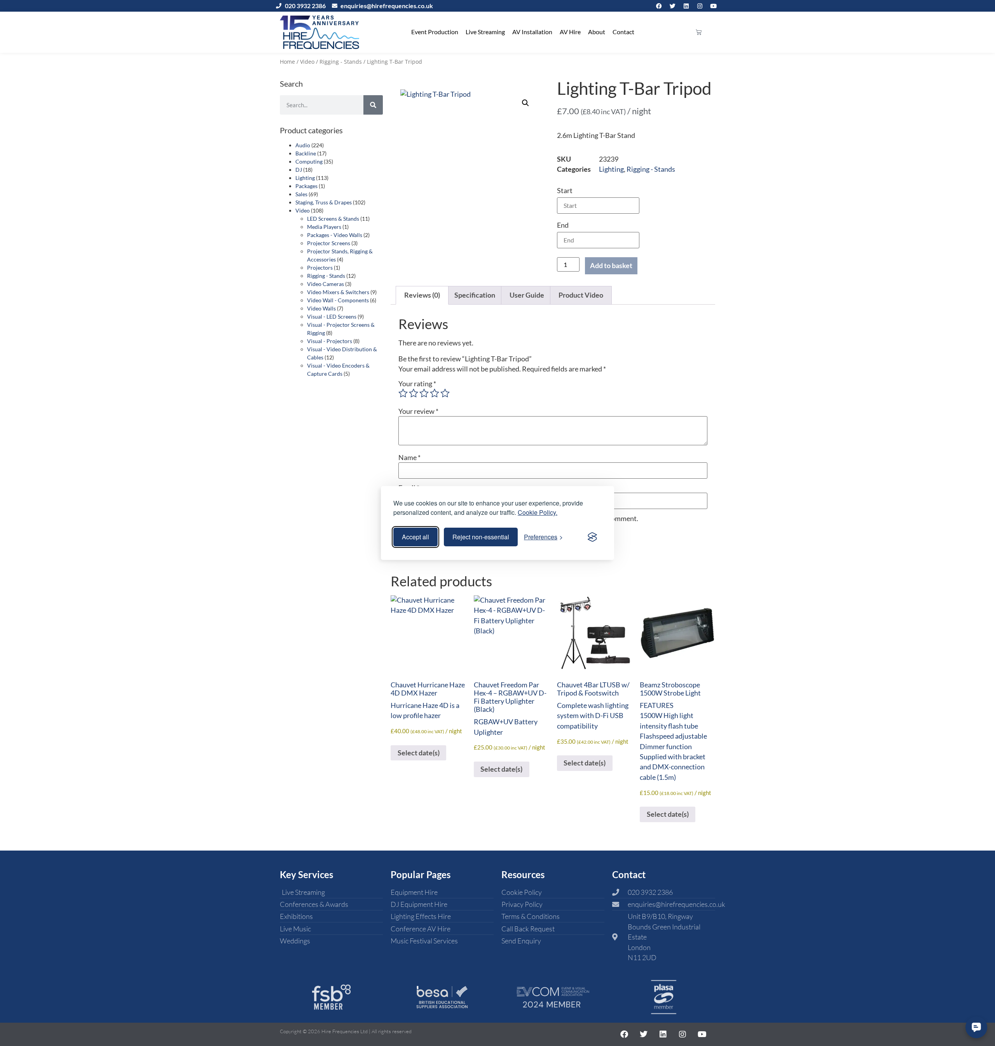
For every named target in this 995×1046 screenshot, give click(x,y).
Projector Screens (328, 243)
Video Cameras (325, 284)
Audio (302, 145)
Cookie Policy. (537, 512)
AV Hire (570, 31)
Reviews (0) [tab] (422, 295)
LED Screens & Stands (333, 218)
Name (409, 457)
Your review (418, 411)
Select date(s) (419, 753)
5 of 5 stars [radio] (445, 393)
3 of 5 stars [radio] (424, 393)
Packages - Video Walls (334, 235)
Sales (301, 194)
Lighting (305, 177)
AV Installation (532, 31)
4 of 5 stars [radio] (434, 393)
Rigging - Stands (340, 61)
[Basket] (698, 32)
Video (307, 61)
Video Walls (321, 308)
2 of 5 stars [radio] (413, 393)
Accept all (415, 536)
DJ (298, 169)
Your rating (417, 383)
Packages (306, 186)
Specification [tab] (474, 295)
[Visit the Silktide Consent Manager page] (592, 537)
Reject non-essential (480, 536)
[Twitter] (672, 6)
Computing (309, 161)
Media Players (324, 226)
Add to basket (611, 266)
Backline (305, 153)
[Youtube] (713, 6)
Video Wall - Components (338, 300)
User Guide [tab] (527, 295)
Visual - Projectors (329, 341)
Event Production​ (434, 31)
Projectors (320, 267)
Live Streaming (485, 31)
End (563, 225)
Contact (623, 31)
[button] (525, 103)
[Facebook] (659, 6)
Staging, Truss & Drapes (323, 202)
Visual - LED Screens (331, 316)
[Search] (373, 105)
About (596, 31)
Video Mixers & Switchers (338, 292)
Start (565, 191)
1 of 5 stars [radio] (403, 393)
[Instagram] (699, 6)
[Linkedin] (686, 6)
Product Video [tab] (581, 295)
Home (287, 61)
